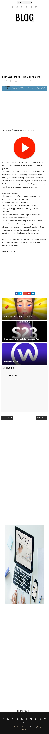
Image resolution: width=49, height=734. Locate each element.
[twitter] (17, 7)
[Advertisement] (24, 50)
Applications (24, 81)
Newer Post (7, 418)
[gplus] (22, 7)
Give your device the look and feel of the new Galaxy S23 (21, 339)
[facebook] (12, 7)
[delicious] (26, 719)
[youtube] (40, 719)
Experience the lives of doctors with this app (18, 316)
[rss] (22, 719)
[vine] (12, 719)
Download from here (10, 251)
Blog (24, 17)
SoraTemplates (19, 726)
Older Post (41, 418)
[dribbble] (8, 719)
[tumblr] (36, 719)
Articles (32, 81)
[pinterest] (31, 7)
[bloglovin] (36, 7)
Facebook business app (11, 361)
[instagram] (26, 7)
